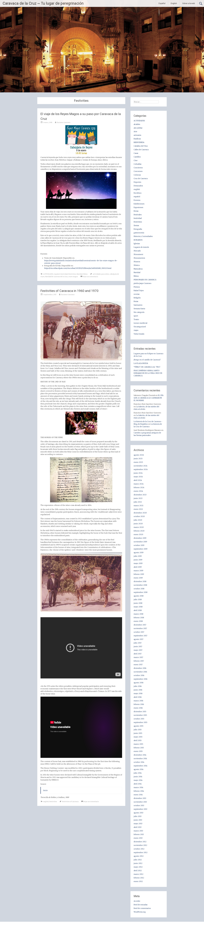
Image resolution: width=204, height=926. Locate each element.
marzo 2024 (139, 484)
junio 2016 (138, 690)
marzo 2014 (138, 787)
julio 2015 (138, 730)
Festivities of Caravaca (70, 801)
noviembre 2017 (140, 628)
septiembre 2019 (140, 549)
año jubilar (138, 128)
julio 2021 (138, 502)
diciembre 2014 (140, 755)
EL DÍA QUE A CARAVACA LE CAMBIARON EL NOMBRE (148, 397)
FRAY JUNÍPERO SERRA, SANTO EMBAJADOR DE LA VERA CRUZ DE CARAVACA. (148, 373)
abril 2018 (138, 610)
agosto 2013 (138, 813)
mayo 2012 (138, 867)
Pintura (137, 287)
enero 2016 (138, 708)
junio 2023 (138, 498)
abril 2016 (138, 697)
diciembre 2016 (140, 668)
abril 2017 (138, 654)
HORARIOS (138, 240)
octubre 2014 (139, 762)
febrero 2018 (139, 617)
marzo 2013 (138, 831)
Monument (138, 254)
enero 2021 (138, 509)
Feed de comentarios (142, 908)
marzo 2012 (138, 874)
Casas (136, 153)
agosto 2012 (139, 856)
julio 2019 (138, 556)
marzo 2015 (138, 744)
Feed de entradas (140, 905)
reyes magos (73, 277)
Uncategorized (140, 327)
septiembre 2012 (140, 852)
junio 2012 (138, 863)
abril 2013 (137, 827)
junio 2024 (138, 473)
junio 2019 (138, 560)
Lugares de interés (141, 247)
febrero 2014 (139, 791)
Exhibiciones (139, 204)
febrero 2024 (139, 487)
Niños (85, 274)
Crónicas (137, 175)
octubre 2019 (139, 545)
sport (136, 316)
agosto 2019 (138, 552)
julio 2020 (138, 520)
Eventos (137, 200)
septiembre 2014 (140, 766)
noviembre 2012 (140, 845)
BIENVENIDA (139, 142)
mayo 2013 (138, 823)
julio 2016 (138, 686)
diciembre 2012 (140, 842)
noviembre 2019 (140, 542)
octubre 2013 (139, 805)
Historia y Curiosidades (143, 236)
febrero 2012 (139, 878)
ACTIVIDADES (48, 274)
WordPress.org (140, 912)
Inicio (45, 790)
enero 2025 (138, 462)
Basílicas (137, 139)
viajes (136, 330)
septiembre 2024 (141, 469)
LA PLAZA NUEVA (141, 363)
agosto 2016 (138, 683)
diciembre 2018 (140, 581)
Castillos (137, 157)
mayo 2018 (138, 607)
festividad (64, 274)
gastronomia (139, 233)
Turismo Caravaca (63, 122)
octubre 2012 (139, 849)
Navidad (80, 274)
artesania (137, 135)
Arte (135, 131)
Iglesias (137, 243)
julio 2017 (138, 643)
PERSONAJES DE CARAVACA (145, 280)
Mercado (137, 251)
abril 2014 (138, 784)
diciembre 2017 (140, 625)
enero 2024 (138, 491)
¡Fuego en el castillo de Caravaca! (147, 360)
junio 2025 (138, 458)
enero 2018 (138, 621)
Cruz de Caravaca (141, 178)
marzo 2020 (139, 527)
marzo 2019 (138, 571)
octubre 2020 (139, 516)
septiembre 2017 (140, 636)
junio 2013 (138, 820)
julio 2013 (137, 816)
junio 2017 (138, 646)
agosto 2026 (139, 455)
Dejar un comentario (90, 277)
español (57, 274)
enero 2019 (138, 578)
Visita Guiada (139, 334)
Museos (137, 262)
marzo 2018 (138, 614)
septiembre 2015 (140, 722)
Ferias (136, 211)
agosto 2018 (138, 596)
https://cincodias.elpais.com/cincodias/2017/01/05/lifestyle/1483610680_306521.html (77, 268)
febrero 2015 (139, 748)
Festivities (72, 274)
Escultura (137, 193)
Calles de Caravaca (141, 149)
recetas (137, 294)
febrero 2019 (139, 574)
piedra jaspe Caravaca (142, 283)
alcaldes (137, 124)
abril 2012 (138, 870)
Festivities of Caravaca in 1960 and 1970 (69, 291)
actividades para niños (101, 274)
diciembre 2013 (140, 798)
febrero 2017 (139, 661)
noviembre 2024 (140, 466)
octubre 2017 (139, 632)
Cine (135, 160)
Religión (137, 298)
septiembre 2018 (140, 592)
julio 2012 (138, 860)
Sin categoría (139, 312)
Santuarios (138, 305)
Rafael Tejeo (139, 290)
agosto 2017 (138, 639)
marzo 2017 (138, 657)
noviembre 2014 (140, 758)
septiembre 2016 (140, 679)
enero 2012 (138, 881)
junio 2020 (138, 524)
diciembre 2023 (140, 495)
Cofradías (137, 164)
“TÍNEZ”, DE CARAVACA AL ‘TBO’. (147, 367)
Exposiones (138, 207)
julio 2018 (138, 599)
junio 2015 (138, 733)
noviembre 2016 (140, 672)
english (46, 801)
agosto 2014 (138, 769)
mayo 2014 (138, 780)
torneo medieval (140, 323)
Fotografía (138, 229)
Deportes (137, 182)
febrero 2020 (139, 531)
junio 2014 (138, 776)
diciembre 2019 (140, 538)
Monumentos (139, 258)
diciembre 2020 (140, 513)
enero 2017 (138, 664)
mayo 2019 (138, 563)
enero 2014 (138, 795)
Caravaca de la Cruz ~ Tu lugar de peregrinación (43, 3)
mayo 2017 (138, 650)
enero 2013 (138, 838)
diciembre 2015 (140, 711)
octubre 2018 (139, 589)
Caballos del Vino (141, 146)
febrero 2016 (139, 704)
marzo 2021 (138, 505)
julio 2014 (138, 773)
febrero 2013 (139, 834)
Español (162, 3)
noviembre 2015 (140, 715)
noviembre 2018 (140, 585)
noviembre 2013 (140, 802)
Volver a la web (188, 3)
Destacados (138, 186)
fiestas (136, 225)
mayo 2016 (138, 693)
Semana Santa (139, 308)
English (174, 3)
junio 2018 (138, 603)
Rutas (136, 301)
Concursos (138, 171)
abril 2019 (138, 567)
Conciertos (138, 168)
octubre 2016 (139, 675)
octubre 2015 (139, 719)
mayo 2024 (138, 477)
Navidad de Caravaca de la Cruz (56, 277)
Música (137, 265)
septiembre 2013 (140, 809)
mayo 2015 (138, 737)
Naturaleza (138, 269)
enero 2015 (138, 751)
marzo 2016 (138, 701)
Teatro (136, 319)
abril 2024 (138, 480)
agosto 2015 (138, 726)
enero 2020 (138, 534)
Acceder (137, 901)
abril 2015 (138, 740)
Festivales (138, 215)
